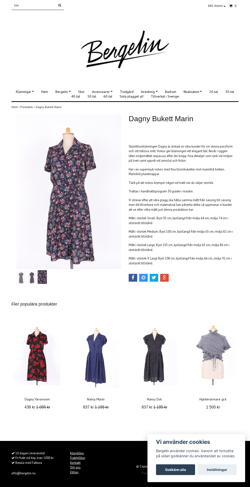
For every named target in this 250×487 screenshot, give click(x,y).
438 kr (37, 407)
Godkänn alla (175, 470)
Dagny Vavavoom (37, 399)
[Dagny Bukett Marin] (68, 191)
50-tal (91, 96)
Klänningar (23, 91)
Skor (81, 91)
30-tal (229, 91)
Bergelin (61, 91)
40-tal (75, 96)
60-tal (108, 96)
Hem (44, 91)
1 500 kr (213, 407)
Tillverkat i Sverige (165, 96)
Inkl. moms (216, 6)
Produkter (28, 107)
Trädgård (127, 91)
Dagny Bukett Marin (49, 107)
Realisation (191, 91)
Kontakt (75, 463)
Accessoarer (101, 91)
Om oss (75, 467)
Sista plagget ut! (132, 96)
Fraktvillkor (77, 458)
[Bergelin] (125, 47)
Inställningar (217, 470)
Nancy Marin (95, 399)
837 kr (96, 407)
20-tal (213, 91)
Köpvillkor (77, 453)
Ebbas (74, 472)
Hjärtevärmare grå (212, 399)
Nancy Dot (154, 399)
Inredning (148, 91)
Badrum (170, 91)
